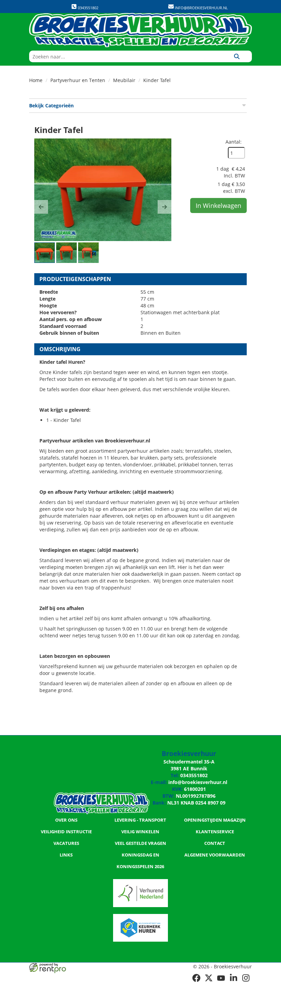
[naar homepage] (140, 30)
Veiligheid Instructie (66, 831)
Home (35, 80)
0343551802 (87, 7)
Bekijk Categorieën (51, 105)
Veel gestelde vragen (140, 843)
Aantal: (233, 141)
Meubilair (124, 80)
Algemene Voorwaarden (214, 855)
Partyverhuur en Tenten (77, 80)
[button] (41, 207)
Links (66, 855)
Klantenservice (215, 831)
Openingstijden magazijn (215, 820)
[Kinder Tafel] (102, 189)
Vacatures (66, 843)
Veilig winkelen (140, 831)
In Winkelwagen (218, 205)
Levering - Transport (140, 820)
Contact (214, 843)
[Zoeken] (237, 56)
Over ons (66, 820)
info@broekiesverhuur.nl (201, 7)
